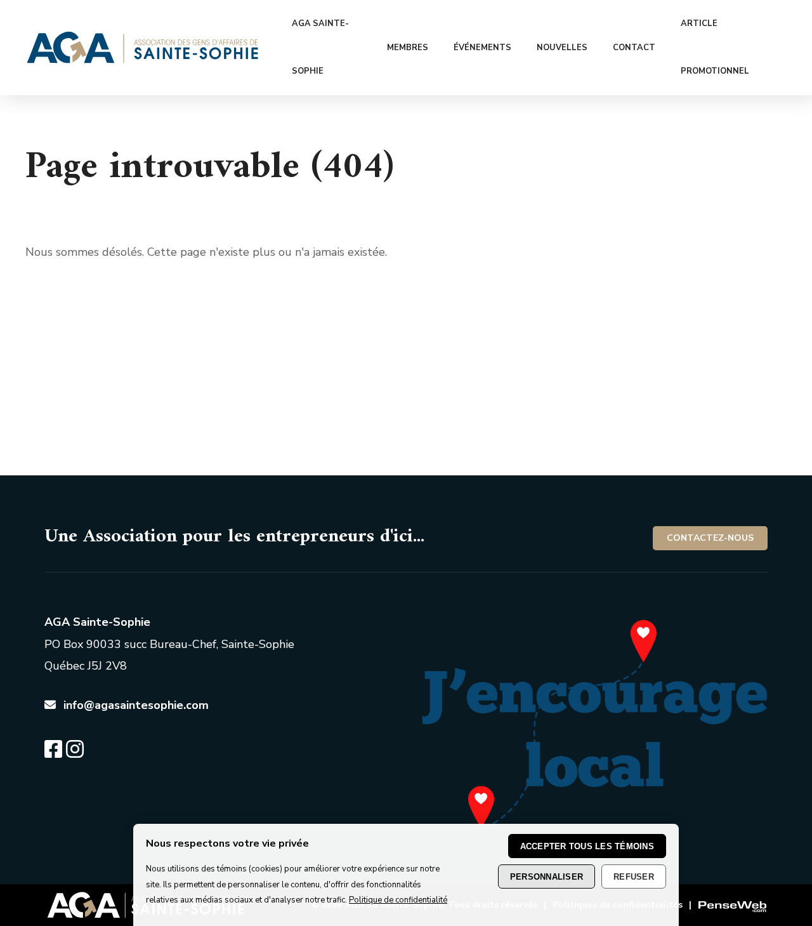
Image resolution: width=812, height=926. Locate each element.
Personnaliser (546, 876)
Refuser (633, 876)
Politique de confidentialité (398, 900)
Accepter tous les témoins (587, 845)
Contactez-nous (710, 538)
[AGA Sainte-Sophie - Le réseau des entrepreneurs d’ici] (142, 59)
